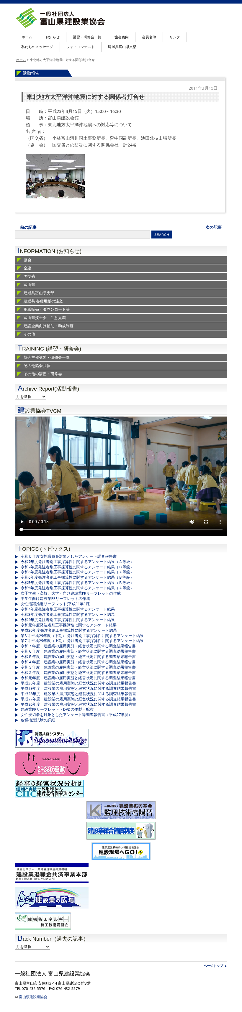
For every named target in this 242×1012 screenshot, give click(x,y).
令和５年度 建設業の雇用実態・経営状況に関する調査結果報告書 (78, 656)
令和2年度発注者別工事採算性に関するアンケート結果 (68, 620)
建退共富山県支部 (122, 47)
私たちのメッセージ (37, 47)
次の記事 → (216, 227)
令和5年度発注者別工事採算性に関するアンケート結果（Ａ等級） (77, 588)
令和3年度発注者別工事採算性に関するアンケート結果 (68, 614)
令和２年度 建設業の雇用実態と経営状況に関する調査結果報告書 (78, 672)
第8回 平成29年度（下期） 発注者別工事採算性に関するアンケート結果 (82, 635)
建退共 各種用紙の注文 (43, 301)
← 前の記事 (26, 227)
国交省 (29, 276)
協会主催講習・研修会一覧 (47, 357)
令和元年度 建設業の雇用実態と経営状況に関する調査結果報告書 (78, 678)
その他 (29, 334)
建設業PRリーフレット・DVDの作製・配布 (57, 709)
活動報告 (31, 73)
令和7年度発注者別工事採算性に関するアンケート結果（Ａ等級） (77, 562)
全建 (27, 268)
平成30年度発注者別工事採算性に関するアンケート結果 (69, 630)
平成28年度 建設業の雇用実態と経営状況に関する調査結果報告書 (78, 694)
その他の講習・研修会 (43, 374)
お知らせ (52, 37)
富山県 (29, 284)
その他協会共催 (37, 365)
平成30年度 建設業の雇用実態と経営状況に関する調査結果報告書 (78, 683)
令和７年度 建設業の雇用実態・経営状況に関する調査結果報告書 (78, 646)
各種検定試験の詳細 (38, 720)
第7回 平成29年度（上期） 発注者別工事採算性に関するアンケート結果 (82, 641)
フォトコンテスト (80, 47)
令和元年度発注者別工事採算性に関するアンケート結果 (69, 625)
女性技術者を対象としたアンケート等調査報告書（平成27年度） (76, 714)
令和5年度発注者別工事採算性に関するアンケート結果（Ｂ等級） (77, 582)
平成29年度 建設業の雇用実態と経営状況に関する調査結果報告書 (78, 688)
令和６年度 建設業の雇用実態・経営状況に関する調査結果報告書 (78, 651)
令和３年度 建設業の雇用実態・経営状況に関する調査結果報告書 (78, 667)
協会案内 (122, 37)
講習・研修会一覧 (87, 37)
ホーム (27, 37)
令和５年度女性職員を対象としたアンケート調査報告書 (69, 556)
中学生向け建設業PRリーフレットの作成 (55, 598)
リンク (174, 37)
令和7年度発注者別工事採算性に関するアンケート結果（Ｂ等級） (77, 567)
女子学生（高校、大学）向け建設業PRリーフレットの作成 (71, 593)
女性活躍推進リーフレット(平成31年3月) (56, 604)
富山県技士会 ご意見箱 (45, 317)
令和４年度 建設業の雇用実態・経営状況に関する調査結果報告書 (78, 662)
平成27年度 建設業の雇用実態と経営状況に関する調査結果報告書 (78, 699)
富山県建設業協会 (33, 997)
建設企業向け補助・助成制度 (48, 326)
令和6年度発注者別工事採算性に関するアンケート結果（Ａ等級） (77, 572)
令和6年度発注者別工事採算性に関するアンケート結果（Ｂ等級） (77, 577)
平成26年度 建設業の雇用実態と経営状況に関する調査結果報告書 (78, 704)
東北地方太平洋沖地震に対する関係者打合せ (86, 96)
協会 (27, 260)
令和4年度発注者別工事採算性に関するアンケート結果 (68, 609)
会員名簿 (149, 37)
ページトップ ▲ (215, 966)
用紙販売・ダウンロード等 (47, 309)
